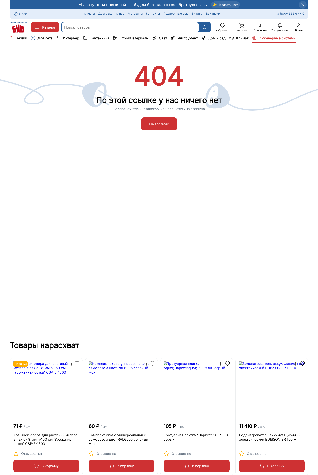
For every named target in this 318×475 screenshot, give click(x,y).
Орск (23, 14)
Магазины (135, 13)
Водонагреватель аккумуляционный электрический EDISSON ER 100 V (269, 437)
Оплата (89, 13)
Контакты (153, 13)
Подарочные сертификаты (182, 13)
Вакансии (213, 13)
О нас (120, 13)
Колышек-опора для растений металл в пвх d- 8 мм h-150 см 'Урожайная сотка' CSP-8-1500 (45, 439)
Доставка (105, 13)
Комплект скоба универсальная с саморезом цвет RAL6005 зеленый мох (118, 439)
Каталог (49, 27)
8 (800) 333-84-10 (290, 13)
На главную (159, 124)
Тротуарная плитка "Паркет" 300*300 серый (196, 437)
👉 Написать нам (225, 4)
